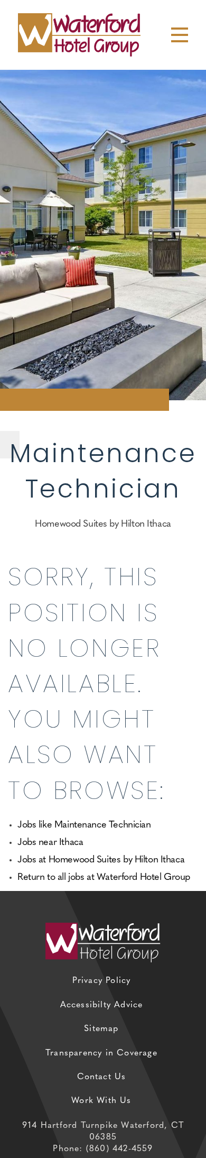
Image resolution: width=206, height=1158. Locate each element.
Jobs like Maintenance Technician (84, 825)
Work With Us (101, 1101)
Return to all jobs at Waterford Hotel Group (103, 878)
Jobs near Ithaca (50, 843)
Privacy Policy (101, 981)
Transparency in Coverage (101, 1053)
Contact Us (101, 1077)
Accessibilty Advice (101, 1005)
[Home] (79, 34)
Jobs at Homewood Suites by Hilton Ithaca (100, 860)
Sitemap (101, 1029)
